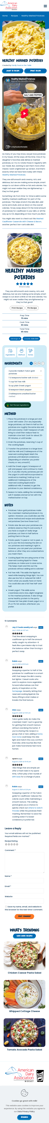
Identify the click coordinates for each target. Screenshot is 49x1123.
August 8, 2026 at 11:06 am (21, 713)
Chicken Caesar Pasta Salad (24, 972)
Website (8, 896)
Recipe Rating (11, 841)
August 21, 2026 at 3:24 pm (21, 790)
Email (8, 886)
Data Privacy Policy (26, 1111)
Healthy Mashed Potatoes (13, 174)
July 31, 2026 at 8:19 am (20, 664)
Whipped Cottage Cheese (24, 1011)
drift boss (16, 776)
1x (31, 363)
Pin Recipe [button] (32, 308)
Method (21, 355)
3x (39, 363)
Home (5, 15)
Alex (14, 710)
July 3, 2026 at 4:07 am (20, 630)
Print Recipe (17, 308)
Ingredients (10, 355)
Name (8, 876)
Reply (41, 627)
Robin (14, 661)
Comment (10, 850)
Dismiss (24, 1117)
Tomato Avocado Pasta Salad (24, 1049)
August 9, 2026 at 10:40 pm (21, 762)
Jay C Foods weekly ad (22, 627)
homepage (17, 691)
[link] (24, 955)
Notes (30, 355)
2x (35, 363)
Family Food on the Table (21, 65)
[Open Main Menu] (45, 7)
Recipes (14, 15)
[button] (41, 371)
